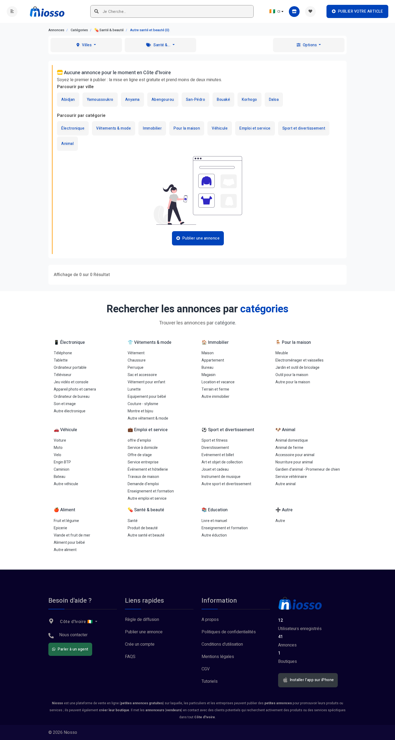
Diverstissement (215, 448)
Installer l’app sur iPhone (311, 680)
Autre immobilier (215, 396)
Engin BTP (62, 462)
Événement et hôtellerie (148, 469)
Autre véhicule (66, 484)
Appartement (213, 360)
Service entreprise (143, 462)
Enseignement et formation (151, 491)
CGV (206, 669)
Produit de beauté (143, 528)
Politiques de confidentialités (229, 632)
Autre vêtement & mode (148, 418)
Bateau (59, 477)
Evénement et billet (218, 455)
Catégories (79, 30)
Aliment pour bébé (69, 542)
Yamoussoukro (100, 99)
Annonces (56, 30)
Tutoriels (210, 681)
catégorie (225, 323)
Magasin (209, 375)
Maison (208, 353)
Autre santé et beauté (146, 535)
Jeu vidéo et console (71, 382)
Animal (67, 143)
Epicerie (60, 528)
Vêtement (136, 353)
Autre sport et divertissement (226, 484)
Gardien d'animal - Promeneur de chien (307, 469)
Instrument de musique (221, 477)
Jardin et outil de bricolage (297, 367)
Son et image (65, 404)
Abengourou (163, 99)
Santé (133, 521)
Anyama (132, 99)
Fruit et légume (66, 521)
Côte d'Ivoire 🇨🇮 (76, 622)
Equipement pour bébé (147, 396)
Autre (280, 521)
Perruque (135, 367)
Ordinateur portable (70, 367)
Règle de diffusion (142, 619)
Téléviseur (62, 375)
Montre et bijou (140, 411)
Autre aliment (65, 550)
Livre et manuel (214, 521)
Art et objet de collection (222, 462)
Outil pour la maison (291, 375)
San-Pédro (195, 99)
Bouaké (223, 99)
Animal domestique (291, 440)
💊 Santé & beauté (109, 30)
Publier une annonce (144, 632)
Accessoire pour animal (294, 455)
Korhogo (249, 99)
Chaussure (137, 360)
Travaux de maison (143, 477)
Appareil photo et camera (75, 389)
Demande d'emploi (143, 484)
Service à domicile (143, 448)
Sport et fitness (215, 440)
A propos (210, 619)
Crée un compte (140, 644)
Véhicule (220, 128)
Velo (57, 455)
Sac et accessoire (142, 375)
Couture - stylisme (143, 404)
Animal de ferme (289, 448)
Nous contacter (73, 635)
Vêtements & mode (113, 128)
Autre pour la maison (292, 382)
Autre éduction (214, 535)
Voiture (60, 440)
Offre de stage (140, 455)
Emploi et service (255, 128)
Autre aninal (285, 484)
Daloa (274, 99)
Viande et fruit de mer (72, 535)
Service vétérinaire (291, 477)
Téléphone (63, 353)
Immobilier (152, 128)
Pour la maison (187, 128)
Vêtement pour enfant (146, 382)
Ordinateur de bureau (71, 396)
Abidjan (68, 99)
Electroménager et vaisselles (299, 360)
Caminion (61, 469)
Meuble (281, 353)
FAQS (130, 656)
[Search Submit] (97, 11)
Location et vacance (218, 382)
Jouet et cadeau (215, 469)
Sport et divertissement (303, 128)
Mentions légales (218, 656)
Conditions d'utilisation (222, 644)
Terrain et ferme (215, 389)
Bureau (207, 367)
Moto (58, 448)
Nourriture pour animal (294, 462)
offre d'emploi (139, 440)
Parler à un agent (72, 649)
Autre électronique (69, 411)
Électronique (72, 128)
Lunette (134, 389)
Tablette (61, 360)
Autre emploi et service (147, 498)
